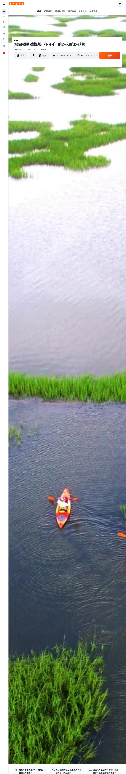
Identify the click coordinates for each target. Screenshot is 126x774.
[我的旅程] (4, 46)
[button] (4, 4)
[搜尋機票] (4, 11)
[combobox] (45, 49)
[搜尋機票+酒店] (4, 26)
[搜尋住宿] (4, 16)
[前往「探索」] (4, 33)
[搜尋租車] (4, 21)
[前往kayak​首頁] (16, 3)
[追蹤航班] (4, 39)
